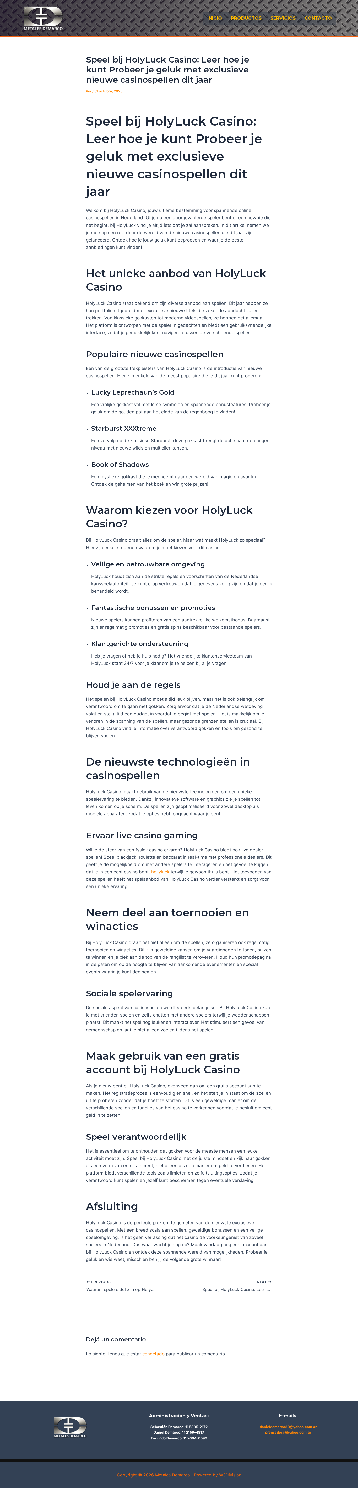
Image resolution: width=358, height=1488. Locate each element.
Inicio (214, 18)
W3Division (230, 1475)
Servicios (283, 18)
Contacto (318, 18)
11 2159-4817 (193, 1432)
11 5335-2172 (196, 1427)
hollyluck (160, 871)
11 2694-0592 (195, 1438)
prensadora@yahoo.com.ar (288, 1432)
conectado (153, 1353)
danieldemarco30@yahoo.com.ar (288, 1427)
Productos (246, 18)
